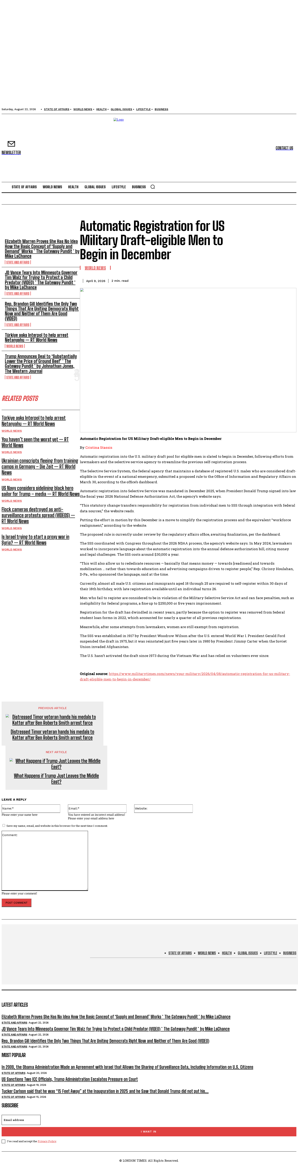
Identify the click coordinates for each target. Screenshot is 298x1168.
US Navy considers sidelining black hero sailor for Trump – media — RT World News (41, 491)
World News (14, 346)
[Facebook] (231, 280)
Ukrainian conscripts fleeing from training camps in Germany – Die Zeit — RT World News (40, 466)
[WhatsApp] (274, 280)
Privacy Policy (47, 1141)
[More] (289, 280)
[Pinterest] (260, 280)
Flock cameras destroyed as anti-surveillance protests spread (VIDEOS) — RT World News (38, 515)
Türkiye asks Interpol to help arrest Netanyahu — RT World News (36, 337)
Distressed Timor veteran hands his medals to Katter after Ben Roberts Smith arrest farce (52, 735)
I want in (148, 1131)
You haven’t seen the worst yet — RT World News (35, 442)
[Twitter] (245, 280)
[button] (153, 187)
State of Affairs (13, 1072)
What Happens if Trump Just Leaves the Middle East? (56, 779)
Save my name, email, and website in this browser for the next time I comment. (57, 826)
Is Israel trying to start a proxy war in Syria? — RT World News (35, 540)
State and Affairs (17, 262)
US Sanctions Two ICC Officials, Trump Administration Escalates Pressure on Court (70, 1079)
